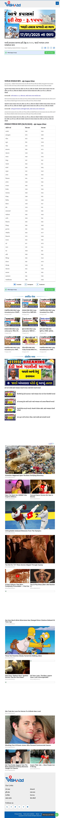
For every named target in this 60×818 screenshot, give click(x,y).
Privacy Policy (18, 814)
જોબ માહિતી (32, 798)
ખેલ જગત (32, 795)
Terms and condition (28, 814)
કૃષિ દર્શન (7, 792)
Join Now (50, 52)
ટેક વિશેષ (7, 795)
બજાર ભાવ (32, 792)
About (37, 814)
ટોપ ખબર (7, 789)
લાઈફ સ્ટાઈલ (8, 798)
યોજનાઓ (32, 789)
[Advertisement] (30, 68)
